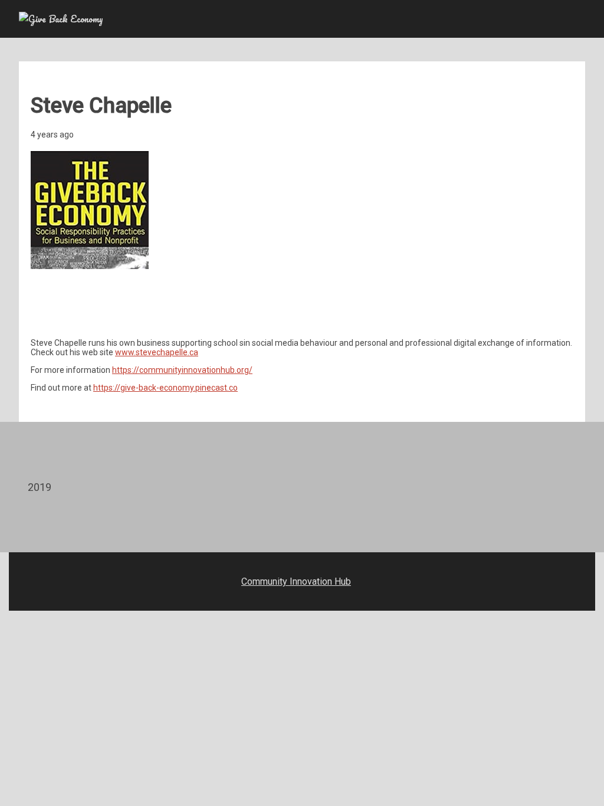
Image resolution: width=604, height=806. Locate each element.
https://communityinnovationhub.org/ (182, 370)
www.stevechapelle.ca (156, 352)
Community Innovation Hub (296, 581)
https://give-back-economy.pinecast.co (165, 387)
